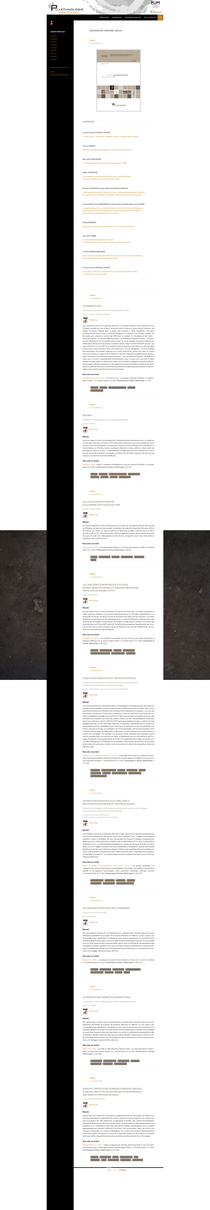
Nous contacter (150, 17)
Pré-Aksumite (125, 477)
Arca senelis (132, 770)
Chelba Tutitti (106, 650)
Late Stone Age (135, 773)
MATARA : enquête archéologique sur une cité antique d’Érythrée (107, 150)
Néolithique (96, 883)
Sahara (119, 972)
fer (136, 1157)
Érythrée (95, 477)
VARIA (52, 72)
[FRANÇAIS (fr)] (51, 21)
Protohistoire (120, 1064)
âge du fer (95, 770)
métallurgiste (97, 390)
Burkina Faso (118, 969)
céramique (110, 880)
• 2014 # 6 (53, 45)
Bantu (142, 770)
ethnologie (96, 773)
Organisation (117, 17)
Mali (104, 1160)
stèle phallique (118, 653)
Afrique (94, 387)
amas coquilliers (109, 770)
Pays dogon (126, 1160)
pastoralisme (109, 883)
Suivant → (123, 1170)
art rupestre (105, 969)
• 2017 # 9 (53, 36)
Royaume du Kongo (99, 776)
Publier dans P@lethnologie (59, 75)
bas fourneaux (110, 1061)
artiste (103, 387)
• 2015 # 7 (53, 42)
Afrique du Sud (97, 880)
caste (116, 1157)
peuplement (137, 1160)
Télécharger (93, 320)
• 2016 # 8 (53, 39)
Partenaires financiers (133, 17)
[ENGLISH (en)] (51, 24)
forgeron (95, 1160)
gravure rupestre (133, 969)
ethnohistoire (126, 1157)
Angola (121, 770)
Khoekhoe (121, 880)
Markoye (109, 972)
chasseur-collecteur (117, 387)
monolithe (139, 557)
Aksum (94, 474)
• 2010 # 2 (53, 56)
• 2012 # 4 (53, 51)
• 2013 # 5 (53, 48)
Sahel (127, 972)
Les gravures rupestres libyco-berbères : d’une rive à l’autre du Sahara (109, 226)
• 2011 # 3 (53, 53)
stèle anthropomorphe (100, 653)
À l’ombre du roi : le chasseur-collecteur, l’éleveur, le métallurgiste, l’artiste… (111, 136)
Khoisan (107, 773)
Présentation (104, 17)
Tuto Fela (131, 653)
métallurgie (96, 1064)
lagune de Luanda (119, 773)
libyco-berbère (97, 972)
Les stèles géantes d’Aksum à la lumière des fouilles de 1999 (105, 163)
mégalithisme (127, 557)
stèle (94, 560)
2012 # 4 (92, 40)
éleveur (131, 387)
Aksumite (103, 474)
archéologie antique (118, 474)
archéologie (104, 557)
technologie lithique (125, 883)
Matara (114, 477)
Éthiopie (105, 477)
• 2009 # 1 (53, 59)
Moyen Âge (108, 1064)
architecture (134, 474)
